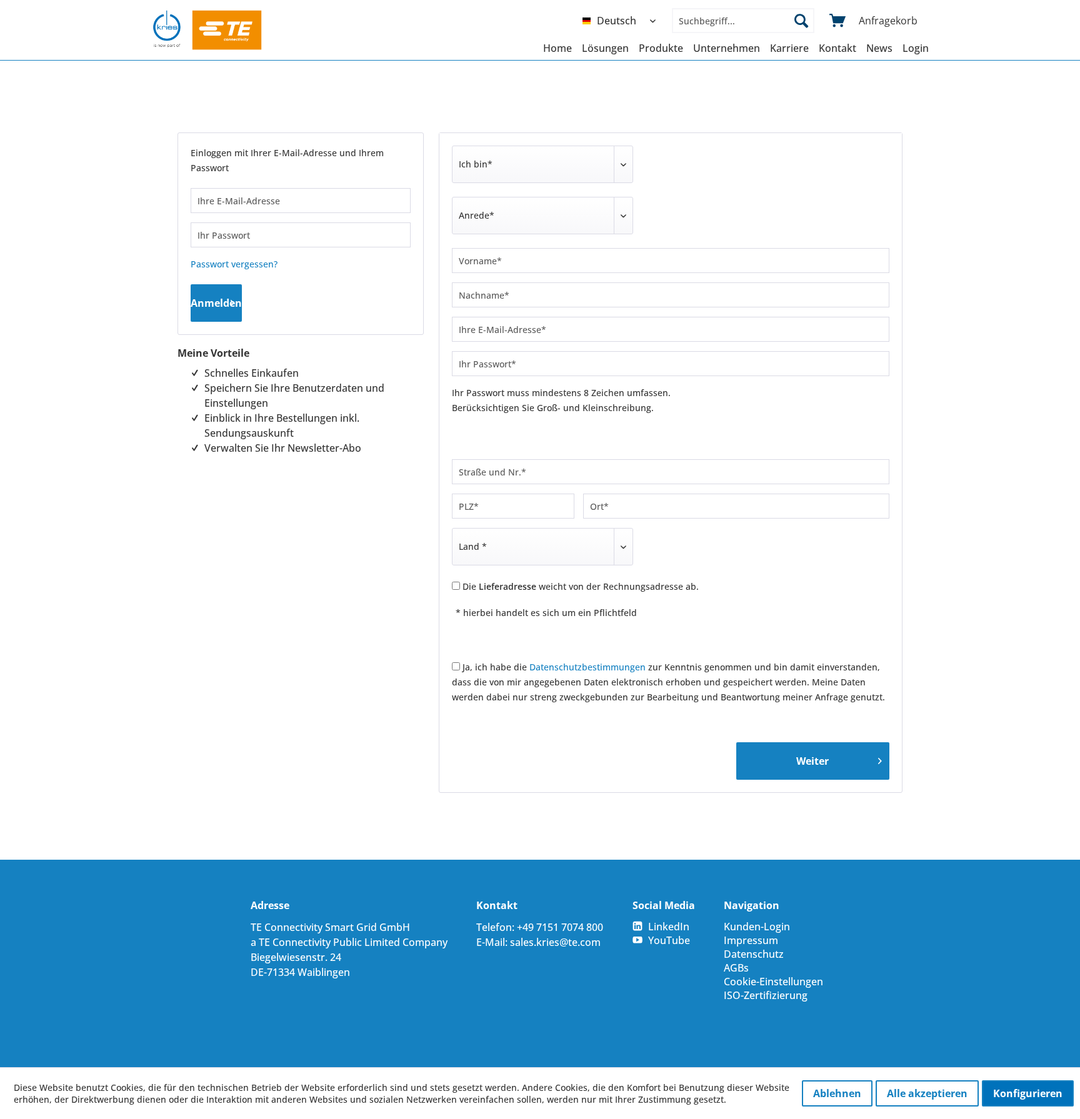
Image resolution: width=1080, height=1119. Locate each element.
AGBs (736, 968)
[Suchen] (801, 20)
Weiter (812, 761)
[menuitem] (622, 20)
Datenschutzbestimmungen (587, 667)
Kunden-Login (757, 926)
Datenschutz (754, 954)
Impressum (751, 940)
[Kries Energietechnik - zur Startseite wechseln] (207, 30)
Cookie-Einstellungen (773, 981)
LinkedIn (668, 926)
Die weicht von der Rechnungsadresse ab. (580, 586)
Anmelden (216, 303)
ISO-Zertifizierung (766, 995)
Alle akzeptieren (927, 1093)
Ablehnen (837, 1093)
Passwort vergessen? (234, 264)
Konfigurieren (1027, 1093)
